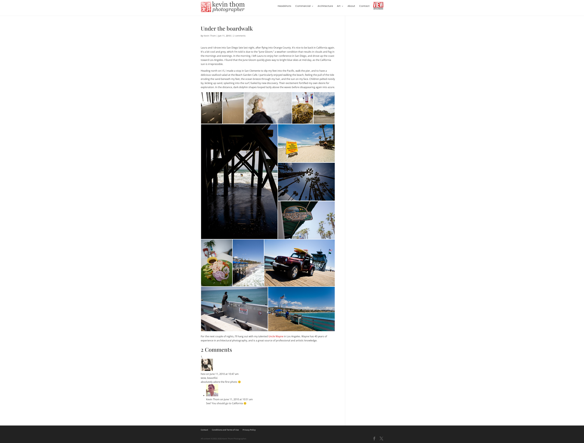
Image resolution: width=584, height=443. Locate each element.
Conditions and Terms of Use (225, 429)
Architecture (325, 6)
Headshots (284, 6)
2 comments (239, 35)
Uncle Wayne (275, 336)
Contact (364, 6)
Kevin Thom (210, 35)
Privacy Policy (249, 429)
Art (339, 6)
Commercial (303, 6)
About (351, 6)
